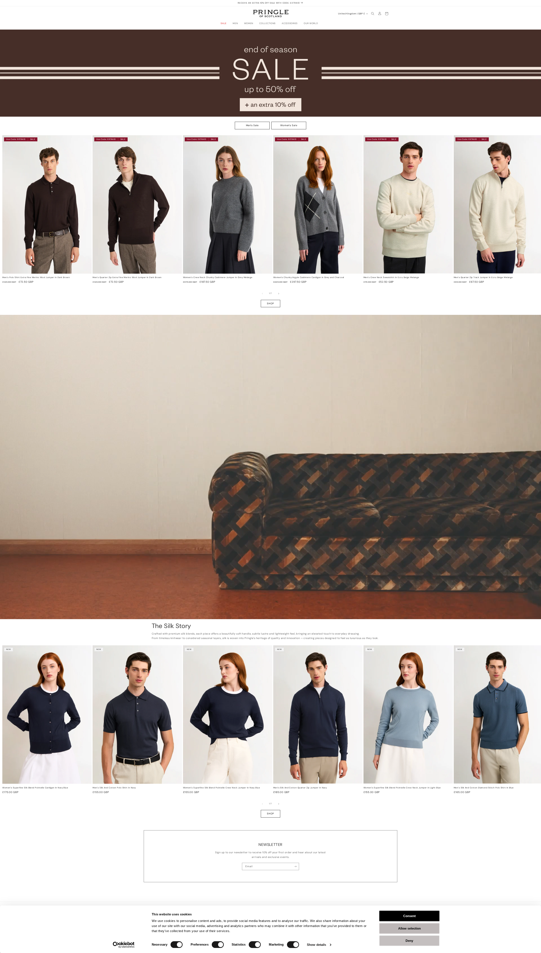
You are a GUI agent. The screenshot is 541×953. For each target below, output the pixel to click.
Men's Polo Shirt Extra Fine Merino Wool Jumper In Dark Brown (36, 277)
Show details (316, 944)
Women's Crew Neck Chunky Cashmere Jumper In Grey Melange (218, 277)
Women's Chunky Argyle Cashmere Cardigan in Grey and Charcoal (308, 277)
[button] (225, 23)
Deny (409, 940)
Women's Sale (288, 125)
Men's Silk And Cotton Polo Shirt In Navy (114, 787)
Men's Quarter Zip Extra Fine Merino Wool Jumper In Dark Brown (127, 277)
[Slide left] (262, 293)
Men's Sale (252, 125)
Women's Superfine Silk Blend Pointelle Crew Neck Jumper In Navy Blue (221, 787)
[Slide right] (278, 293)
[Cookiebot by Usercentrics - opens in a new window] (123, 945)
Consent (409, 916)
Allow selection (409, 928)
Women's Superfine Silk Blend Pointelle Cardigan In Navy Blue (35, 787)
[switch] (218, 944)
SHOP (270, 303)
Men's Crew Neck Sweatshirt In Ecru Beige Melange (391, 277)
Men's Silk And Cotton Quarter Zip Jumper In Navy (300, 787)
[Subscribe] (295, 866)
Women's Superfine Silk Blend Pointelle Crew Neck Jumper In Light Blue (402, 787)
